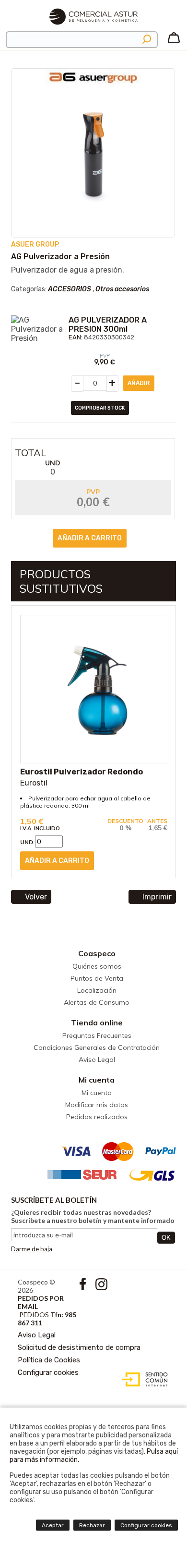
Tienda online (97, 1022)
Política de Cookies (49, 1360)
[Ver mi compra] (174, 41)
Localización (97, 990)
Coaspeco (97, 953)
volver (36, 896)
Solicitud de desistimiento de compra (79, 1347)
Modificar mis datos (96, 1104)
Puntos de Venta (96, 978)
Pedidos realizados (97, 1116)
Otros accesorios (122, 289)
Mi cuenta (97, 1080)
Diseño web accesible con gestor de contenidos (142, 1379)
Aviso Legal (97, 1059)
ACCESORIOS (69, 289)
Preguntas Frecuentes (96, 1035)
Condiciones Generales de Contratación (97, 1047)
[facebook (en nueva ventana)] (84, 1287)
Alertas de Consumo (96, 1002)
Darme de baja (31, 1249)
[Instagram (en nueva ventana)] (101, 1287)
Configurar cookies (48, 1372)
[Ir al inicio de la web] (93, 28)
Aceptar (53, 1525)
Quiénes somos (96, 966)
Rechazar (92, 1525)
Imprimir (157, 896)
